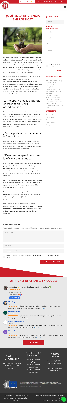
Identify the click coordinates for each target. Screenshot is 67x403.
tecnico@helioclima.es (55, 368)
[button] (65, 7)
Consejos (49, 120)
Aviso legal (39, 395)
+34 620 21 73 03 (55, 371)
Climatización (50, 117)
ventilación (24, 79)
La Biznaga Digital (58, 400)
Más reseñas (33, 342)
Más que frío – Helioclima (53, 125)
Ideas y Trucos (50, 122)
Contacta (9, 91)
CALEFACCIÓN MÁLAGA (12, 366)
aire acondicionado (17, 70)
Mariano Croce (13, 331)
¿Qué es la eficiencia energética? (52, 86)
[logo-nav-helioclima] (5, 5)
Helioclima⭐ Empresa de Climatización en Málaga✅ (30, 287)
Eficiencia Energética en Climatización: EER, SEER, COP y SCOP (53, 91)
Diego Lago (11, 302)
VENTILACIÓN (12, 368)
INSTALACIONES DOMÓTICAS (12, 363)
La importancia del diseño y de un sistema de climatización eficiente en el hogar (54, 104)
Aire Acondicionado (52, 115)
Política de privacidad (49, 395)
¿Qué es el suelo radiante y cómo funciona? (54, 81)
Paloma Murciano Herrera (16, 321)
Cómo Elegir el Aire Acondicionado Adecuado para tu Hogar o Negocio (53, 97)
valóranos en (14, 297)
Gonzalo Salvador (14, 311)
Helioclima (8, 77)
